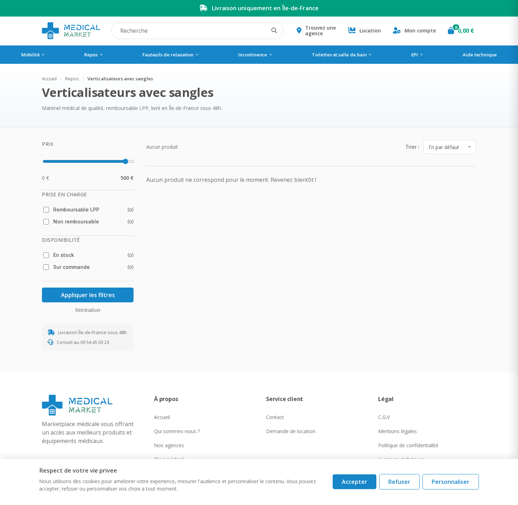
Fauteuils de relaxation (168, 54)
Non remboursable (93, 221)
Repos (91, 54)
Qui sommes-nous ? (177, 431)
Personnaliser (450, 482)
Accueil (49, 78)
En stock (93, 255)
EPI (414, 54)
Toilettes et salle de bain (339, 54)
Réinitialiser (88, 310)
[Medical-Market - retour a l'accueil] (71, 30)
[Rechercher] (274, 31)
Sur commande (93, 267)
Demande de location (290, 431)
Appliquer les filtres (88, 295)
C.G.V (384, 417)
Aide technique (480, 54)
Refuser (399, 482)
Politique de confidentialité (408, 445)
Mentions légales (397, 431)
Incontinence (252, 54)
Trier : (412, 147)
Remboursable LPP (93, 210)
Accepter (354, 482)
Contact (275, 417)
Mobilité (30, 54)
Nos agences (169, 445)
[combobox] (197, 30)
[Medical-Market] (91, 405)
